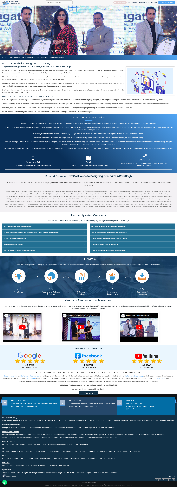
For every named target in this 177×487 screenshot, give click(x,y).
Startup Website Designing (96, 420)
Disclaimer (105, 473)
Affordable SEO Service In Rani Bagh (57, 199)
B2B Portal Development (57, 444)
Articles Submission (9, 451)
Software (5, 463)
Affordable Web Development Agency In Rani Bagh (81, 204)
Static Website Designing (11, 420)
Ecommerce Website (10, 432)
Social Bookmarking (104, 451)
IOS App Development (39, 466)
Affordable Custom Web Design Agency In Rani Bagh (49, 196)
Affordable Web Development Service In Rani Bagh (146, 204)
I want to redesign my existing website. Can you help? (20, 250)
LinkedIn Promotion (61, 459)
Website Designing (9, 417)
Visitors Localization (88, 483)
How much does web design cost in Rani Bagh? (18, 226)
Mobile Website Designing (139, 420)
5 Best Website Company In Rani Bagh (73, 191)
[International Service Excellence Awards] (139, 327)
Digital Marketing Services (30, 376)
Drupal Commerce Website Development (102, 437)
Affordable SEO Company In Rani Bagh (33, 199)
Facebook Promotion (10, 459)
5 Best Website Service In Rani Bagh (96, 191)
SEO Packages (134, 451)
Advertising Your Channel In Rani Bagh (82, 194)
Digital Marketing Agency (134, 376)
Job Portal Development (37, 444)
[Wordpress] (173, 479)
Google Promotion (10, 376)
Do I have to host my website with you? (15, 238)
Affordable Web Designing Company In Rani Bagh (130, 201)
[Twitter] (159, 479)
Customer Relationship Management (15, 466)
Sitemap (114, 473)
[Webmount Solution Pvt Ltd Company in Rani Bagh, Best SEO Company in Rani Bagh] (11, 3)
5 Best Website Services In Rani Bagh (119, 191)
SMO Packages (109, 459)
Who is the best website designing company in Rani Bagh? (108, 250)
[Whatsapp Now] (4, 475)
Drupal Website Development (65, 428)
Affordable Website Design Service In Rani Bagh (127, 206)
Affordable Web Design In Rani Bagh (103, 199)
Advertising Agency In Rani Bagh (141, 191)
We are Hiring (69, 473)
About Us (133, 2)
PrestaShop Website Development (91, 435)
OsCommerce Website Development (120, 435)
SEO (3, 448)
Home (4, 57)
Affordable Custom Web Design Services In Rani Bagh (148, 196)
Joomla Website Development (40, 428)
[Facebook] (156, 479)
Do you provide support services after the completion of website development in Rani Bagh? (31, 232)
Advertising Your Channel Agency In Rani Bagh (108, 194)
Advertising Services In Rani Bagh (60, 194)
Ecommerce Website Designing (162, 420)
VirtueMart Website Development (72, 437)
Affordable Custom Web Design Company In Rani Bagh (82, 196)
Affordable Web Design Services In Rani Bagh (47, 201)
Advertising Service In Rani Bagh (39, 194)
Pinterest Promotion (77, 459)
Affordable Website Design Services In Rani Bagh (156, 206)
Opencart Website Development (65, 435)
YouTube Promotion (94, 459)
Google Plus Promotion (43, 459)
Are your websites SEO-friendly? (13, 244)
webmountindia (136, 409)
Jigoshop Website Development (46, 437)
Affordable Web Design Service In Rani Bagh (19, 201)
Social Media (161, 379)
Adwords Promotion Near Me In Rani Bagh (156, 194)
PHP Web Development (106, 428)
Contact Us (145, 2)
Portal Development (10, 441)
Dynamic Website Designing (33, 420)
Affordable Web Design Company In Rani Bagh (156, 199)
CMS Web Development (86, 428)
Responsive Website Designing (56, 420)
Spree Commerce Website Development (17, 437)
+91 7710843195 (167, 2)
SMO (4, 456)
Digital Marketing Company (34, 473)
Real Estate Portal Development (14, 444)
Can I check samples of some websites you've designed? (108, 226)
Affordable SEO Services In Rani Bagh (80, 199)
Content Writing (53, 451)
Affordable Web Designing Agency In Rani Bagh (100, 201)
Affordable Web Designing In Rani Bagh (73, 201)
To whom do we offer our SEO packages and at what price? (109, 232)
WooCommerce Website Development (150, 435)
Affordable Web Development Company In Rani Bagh (114, 204)
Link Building (40, 451)
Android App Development (59, 466)
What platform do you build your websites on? (105, 244)
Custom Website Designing (118, 420)
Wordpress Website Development (14, 428)
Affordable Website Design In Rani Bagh (39, 206)
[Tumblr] (169, 479)
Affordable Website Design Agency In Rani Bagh (66, 206)
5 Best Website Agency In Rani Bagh (16, 191)
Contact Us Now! (88, 393)
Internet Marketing (17, 57)
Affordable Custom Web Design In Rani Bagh (19, 196)
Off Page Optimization (87, 451)
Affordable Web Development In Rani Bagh (52, 204)
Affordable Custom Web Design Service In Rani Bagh (115, 196)
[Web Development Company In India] (81, 327)
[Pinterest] (163, 479)
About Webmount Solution (11, 473)
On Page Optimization (69, 451)
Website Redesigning (76, 420)
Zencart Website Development (39, 435)
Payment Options (92, 473)
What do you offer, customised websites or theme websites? (109, 238)
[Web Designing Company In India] (22, 327)
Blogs (60, 473)
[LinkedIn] (166, 479)
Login (155, 2)
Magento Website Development (14, 435)
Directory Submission (26, 451)
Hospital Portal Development (79, 444)
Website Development (11, 425)
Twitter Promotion (26, 459)
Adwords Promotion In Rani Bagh (133, 194)
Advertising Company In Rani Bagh (18, 194)
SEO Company (31, 379)
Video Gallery (50, 473)
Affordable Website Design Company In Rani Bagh (97, 206)
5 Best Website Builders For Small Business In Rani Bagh (44, 191)
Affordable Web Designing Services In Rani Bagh (24, 204)
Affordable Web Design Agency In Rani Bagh (128, 199)
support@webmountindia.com (143, 406)
